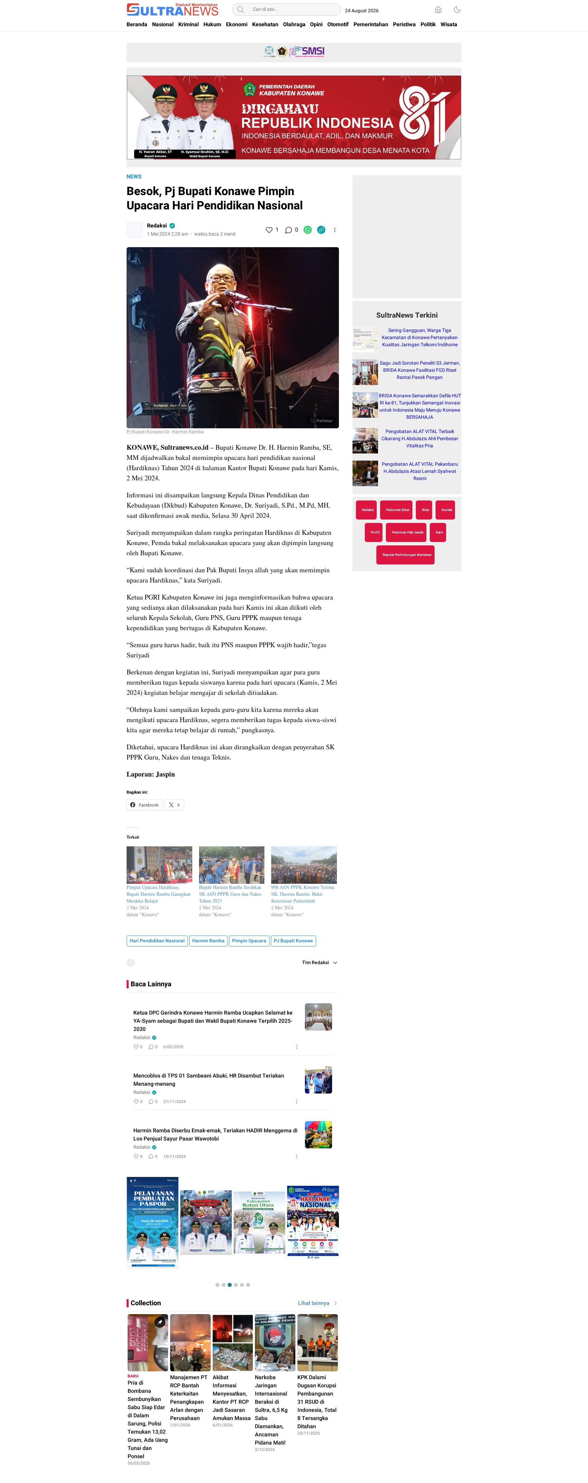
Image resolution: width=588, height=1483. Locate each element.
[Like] (269, 230)
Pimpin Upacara (249, 940)
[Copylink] (321, 230)
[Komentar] (288, 230)
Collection (146, 1303)
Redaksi (157, 226)
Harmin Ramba (208, 940)
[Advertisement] (407, 240)
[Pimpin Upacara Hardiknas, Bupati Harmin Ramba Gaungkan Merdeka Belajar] (159, 865)
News (134, 177)
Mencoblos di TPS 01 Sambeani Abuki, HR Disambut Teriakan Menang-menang (208, 1080)
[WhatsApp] (308, 230)
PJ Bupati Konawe (293, 940)
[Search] (240, 9)
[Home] (438, 9)
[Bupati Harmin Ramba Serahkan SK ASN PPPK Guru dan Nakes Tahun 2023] (232, 865)
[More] (335, 230)
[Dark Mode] (457, 9)
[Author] (135, 230)
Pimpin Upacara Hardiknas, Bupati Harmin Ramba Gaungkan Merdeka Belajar (159, 894)
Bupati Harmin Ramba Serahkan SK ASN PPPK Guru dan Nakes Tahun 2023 (230, 894)
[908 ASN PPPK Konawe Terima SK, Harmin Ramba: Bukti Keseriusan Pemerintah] (304, 865)
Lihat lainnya (313, 1303)
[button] (217, 1285)
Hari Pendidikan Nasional (157, 940)
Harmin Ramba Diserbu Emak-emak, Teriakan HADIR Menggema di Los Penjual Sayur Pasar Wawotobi (215, 1135)
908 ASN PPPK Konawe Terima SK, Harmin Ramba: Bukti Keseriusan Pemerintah (302, 894)
